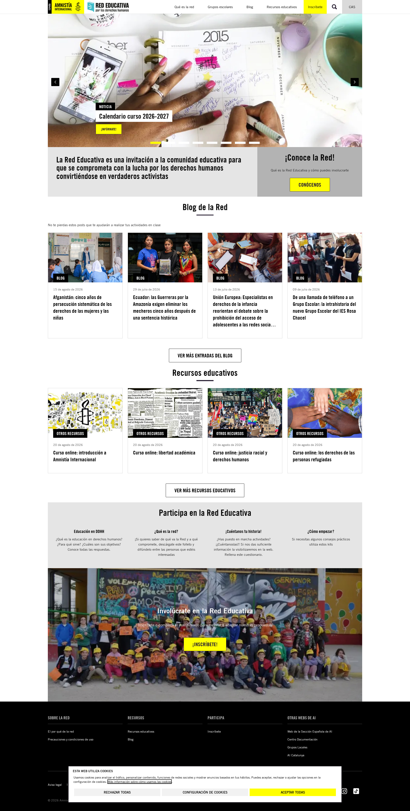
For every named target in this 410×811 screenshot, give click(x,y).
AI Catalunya (295, 755)
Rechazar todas (117, 792)
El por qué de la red (61, 731)
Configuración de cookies (205, 792)
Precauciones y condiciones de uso (70, 739)
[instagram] (344, 791)
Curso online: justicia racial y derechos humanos (240, 456)
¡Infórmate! (108, 129)
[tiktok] (356, 791)
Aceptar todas (293, 792)
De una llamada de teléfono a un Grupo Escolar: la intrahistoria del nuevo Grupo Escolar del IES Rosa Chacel (324, 307)
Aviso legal (55, 784)
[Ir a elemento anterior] (55, 82)
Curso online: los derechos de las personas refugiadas (324, 456)
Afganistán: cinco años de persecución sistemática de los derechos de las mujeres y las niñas (82, 307)
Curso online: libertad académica (164, 452)
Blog (130, 739)
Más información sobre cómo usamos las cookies (139, 781)
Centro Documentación (302, 739)
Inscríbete (315, 7)
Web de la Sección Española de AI (309, 731)
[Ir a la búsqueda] (334, 7)
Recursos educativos (141, 731)
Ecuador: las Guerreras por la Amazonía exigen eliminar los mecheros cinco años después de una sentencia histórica (164, 307)
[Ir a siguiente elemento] (355, 82)
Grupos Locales (297, 747)
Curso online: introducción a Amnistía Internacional (79, 456)
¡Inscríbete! (205, 644)
